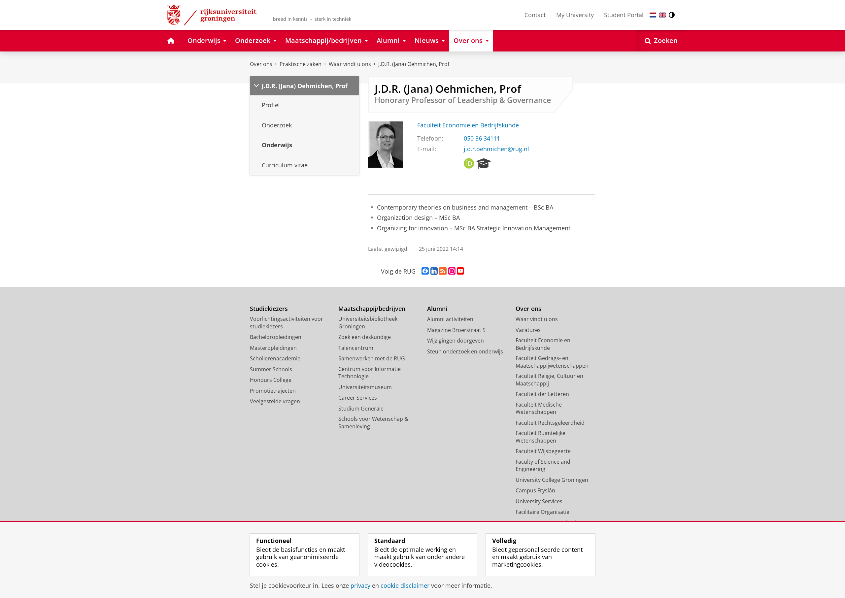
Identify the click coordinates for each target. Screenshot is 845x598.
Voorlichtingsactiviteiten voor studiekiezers (286, 322)
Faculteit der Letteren (542, 394)
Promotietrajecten (273, 390)
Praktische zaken (300, 64)
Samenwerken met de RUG (371, 358)
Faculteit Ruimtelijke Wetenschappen (540, 436)
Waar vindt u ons (350, 64)
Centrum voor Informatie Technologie (369, 372)
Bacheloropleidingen (275, 337)
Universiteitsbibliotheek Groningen (367, 322)
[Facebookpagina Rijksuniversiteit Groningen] (425, 271)
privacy (360, 585)
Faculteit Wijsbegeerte (543, 451)
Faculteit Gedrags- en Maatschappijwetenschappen (552, 361)
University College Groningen (552, 479)
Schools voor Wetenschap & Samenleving (373, 422)
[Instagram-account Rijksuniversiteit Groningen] (452, 271)
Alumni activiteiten (450, 319)
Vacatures (528, 330)
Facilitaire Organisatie (542, 511)
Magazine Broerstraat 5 (456, 330)
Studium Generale (361, 408)
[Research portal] (483, 163)
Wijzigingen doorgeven (455, 340)
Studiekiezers (269, 309)
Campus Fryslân (535, 490)
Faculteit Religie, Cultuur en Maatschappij (549, 379)
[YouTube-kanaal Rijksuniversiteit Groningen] (460, 271)
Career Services (357, 397)
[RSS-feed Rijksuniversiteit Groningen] (443, 271)
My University (575, 15)
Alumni (437, 309)
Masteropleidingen (273, 347)
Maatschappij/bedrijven (371, 309)
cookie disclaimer (405, 585)
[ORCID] (469, 163)
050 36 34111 (482, 138)
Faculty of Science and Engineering (543, 465)
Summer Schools (271, 369)
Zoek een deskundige (364, 337)
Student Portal (624, 15)
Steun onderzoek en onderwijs (465, 351)
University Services (539, 501)
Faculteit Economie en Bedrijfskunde (468, 125)
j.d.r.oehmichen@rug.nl (496, 149)
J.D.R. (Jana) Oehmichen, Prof (413, 64)
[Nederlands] (653, 15)
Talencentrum (355, 347)
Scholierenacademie (275, 358)
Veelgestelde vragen (275, 401)
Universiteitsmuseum (365, 387)
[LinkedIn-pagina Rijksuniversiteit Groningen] (434, 271)
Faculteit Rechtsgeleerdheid (550, 422)
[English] (662, 15)
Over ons (261, 64)
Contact (535, 15)
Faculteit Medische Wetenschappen (539, 408)
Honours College (270, 379)
